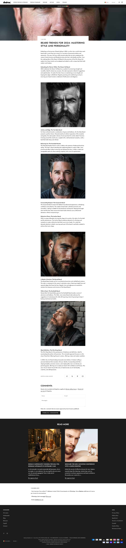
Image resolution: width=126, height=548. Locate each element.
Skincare (45, 2)
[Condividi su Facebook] (66, 376)
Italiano (113, 2)
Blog (4, 518)
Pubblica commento (50, 413)
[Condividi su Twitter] (72, 376)
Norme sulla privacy (71, 389)
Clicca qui (48, 496)
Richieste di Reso (116, 528)
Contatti (114, 523)
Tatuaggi (64, 2)
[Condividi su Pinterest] (77, 376)
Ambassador (6, 515)
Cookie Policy (115, 526)
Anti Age (52, 2)
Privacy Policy (115, 513)
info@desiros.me (39, 500)
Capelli (58, 2)
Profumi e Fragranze (35, 2)
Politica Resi (115, 515)
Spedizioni (115, 518)
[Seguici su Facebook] (3, 533)
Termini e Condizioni (117, 521)
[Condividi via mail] (82, 376)
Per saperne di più (33, 478)
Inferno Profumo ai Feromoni (20, 2)
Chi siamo (5, 513)
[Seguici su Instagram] (7, 533)
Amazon (5, 526)
